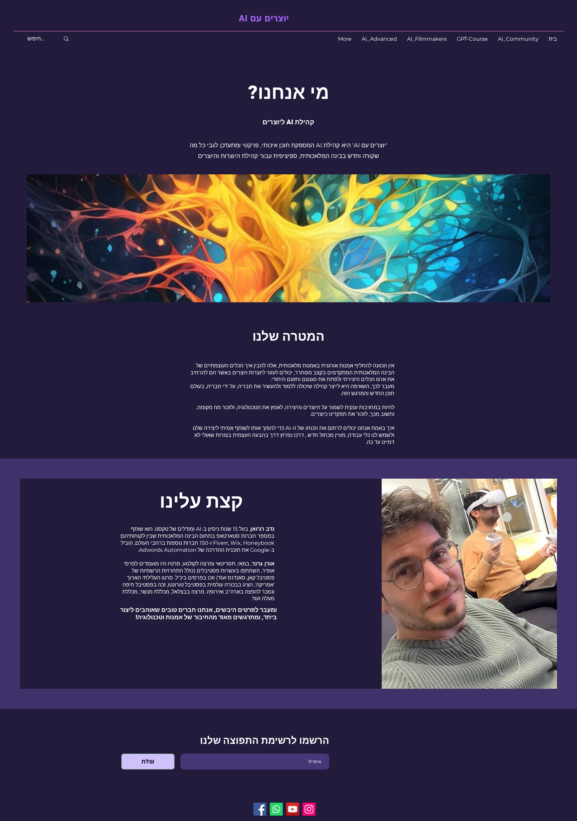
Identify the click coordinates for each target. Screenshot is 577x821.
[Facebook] (259, 809)
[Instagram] (309, 809)
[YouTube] (292, 809)
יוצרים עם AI (264, 18)
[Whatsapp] (276, 809)
